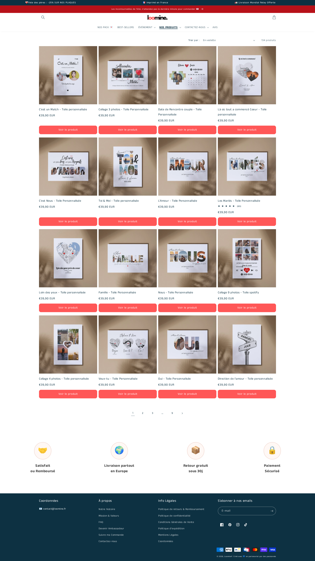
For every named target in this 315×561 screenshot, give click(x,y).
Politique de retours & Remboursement (181, 509)
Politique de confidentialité (174, 516)
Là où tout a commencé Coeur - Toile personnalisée (242, 112)
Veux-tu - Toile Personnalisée (118, 379)
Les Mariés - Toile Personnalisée (239, 201)
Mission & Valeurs (109, 516)
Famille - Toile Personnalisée (117, 292)
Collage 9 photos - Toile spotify (238, 292)
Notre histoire (107, 509)
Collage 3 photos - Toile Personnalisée (124, 109)
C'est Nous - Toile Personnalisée (60, 201)
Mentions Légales (168, 535)
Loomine (228, 556)
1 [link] (132, 413)
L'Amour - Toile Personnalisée (177, 201)
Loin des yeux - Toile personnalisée (62, 292)
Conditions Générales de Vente (176, 522)
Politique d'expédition (171, 528)
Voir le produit (68, 130)
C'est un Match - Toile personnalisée (63, 109)
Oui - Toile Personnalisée (174, 379)
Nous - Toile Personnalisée (175, 292)
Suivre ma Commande (111, 535)
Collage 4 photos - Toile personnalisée (64, 379)
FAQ (101, 522)
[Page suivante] (182, 413)
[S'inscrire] (272, 511)
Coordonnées (165, 541)
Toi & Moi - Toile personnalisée (119, 201)
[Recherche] (43, 17)
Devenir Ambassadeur (111, 528)
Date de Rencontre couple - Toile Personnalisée (180, 112)
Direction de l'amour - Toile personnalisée (245, 379)
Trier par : (193, 40)
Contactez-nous (108, 541)
